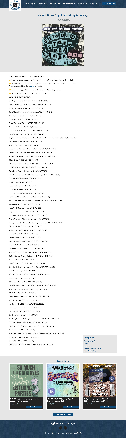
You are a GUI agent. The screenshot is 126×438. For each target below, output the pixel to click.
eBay (105, 4)
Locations (42, 4)
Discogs (112, 4)
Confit (79, 433)
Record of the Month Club (93, 348)
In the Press (88, 346)
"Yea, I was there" (89, 341)
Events (86, 343)
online (32, 86)
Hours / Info (29, 4)
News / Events (69, 4)
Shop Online (55, 4)
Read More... (34, 407)
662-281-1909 (67, 423)
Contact (94, 4)
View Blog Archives (63, 414)
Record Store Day (90, 350)
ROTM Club (82, 4)
